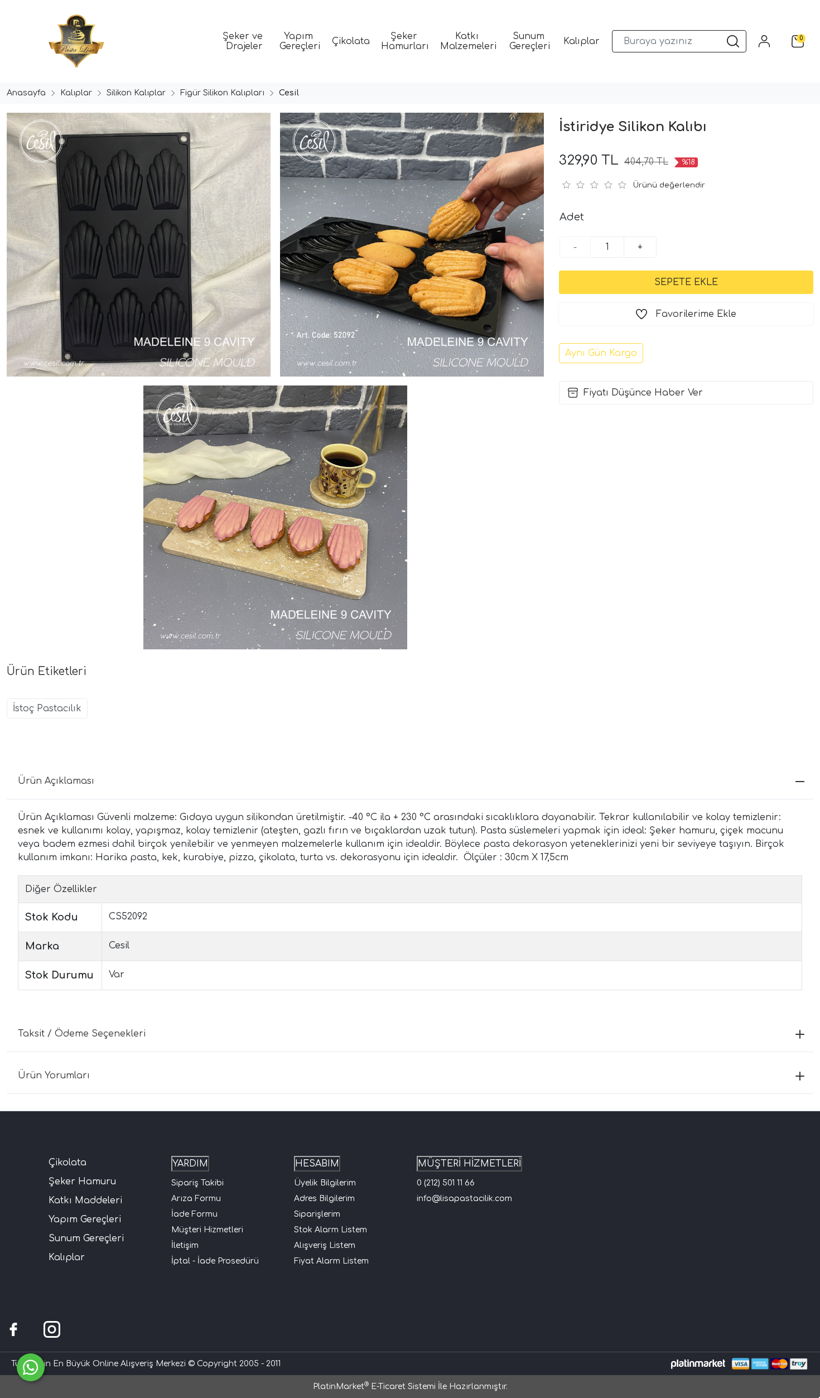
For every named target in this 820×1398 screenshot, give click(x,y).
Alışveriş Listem (324, 1245)
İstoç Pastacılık (47, 708)
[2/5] (573, 184)
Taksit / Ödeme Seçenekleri (82, 1034)
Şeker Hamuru (82, 1182)
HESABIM (317, 1164)
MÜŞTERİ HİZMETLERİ (469, 1164)
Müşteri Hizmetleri (207, 1230)
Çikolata (67, 1163)
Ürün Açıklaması (56, 781)
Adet (571, 217)
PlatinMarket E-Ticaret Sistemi (374, 1386)
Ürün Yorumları (54, 1076)
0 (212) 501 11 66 (446, 1183)
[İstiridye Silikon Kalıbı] (136, 245)
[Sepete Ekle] (686, 282)
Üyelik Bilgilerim (325, 1183)
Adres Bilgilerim (324, 1198)
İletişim (185, 1245)
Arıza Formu (196, 1198)
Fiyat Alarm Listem (331, 1261)
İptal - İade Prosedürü (215, 1261)
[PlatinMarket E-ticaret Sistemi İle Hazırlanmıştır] (698, 1364)
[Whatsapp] (31, 1367)
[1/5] (566, 184)
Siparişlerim (317, 1214)
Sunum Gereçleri (86, 1238)
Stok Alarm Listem (330, 1230)
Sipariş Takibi (197, 1183)
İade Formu (194, 1214)
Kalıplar (67, 1257)
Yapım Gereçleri (85, 1219)
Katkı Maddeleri (85, 1200)
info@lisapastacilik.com (464, 1198)
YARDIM (190, 1164)
